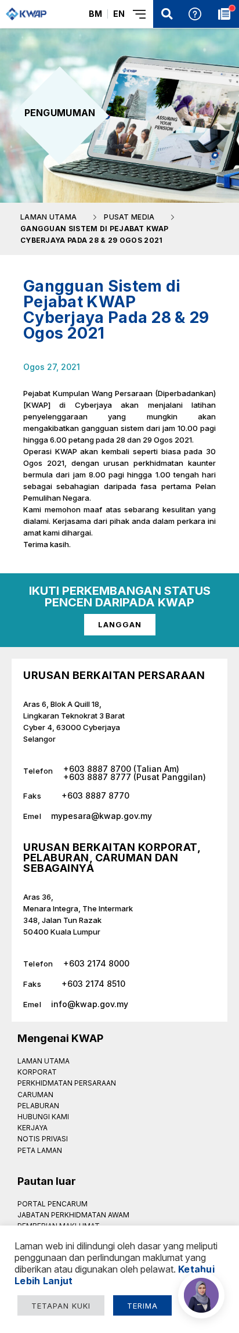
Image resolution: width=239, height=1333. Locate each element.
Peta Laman (39, 1150)
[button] (167, 14)
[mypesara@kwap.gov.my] (119, 812)
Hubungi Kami (43, 1116)
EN (119, 14)
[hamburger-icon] (140, 14)
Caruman (35, 1094)
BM (95, 14)
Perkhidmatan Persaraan (66, 1083)
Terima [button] (142, 1305)
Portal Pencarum (52, 1203)
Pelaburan (38, 1105)
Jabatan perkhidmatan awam (73, 1214)
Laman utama (43, 1061)
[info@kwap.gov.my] (119, 1000)
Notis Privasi (42, 1138)
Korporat (37, 1072)
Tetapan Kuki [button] (60, 1305)
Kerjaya (32, 1127)
